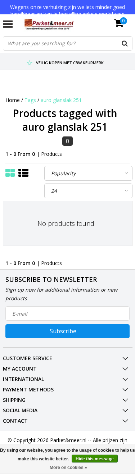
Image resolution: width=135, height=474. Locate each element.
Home (12, 100)
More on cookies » (68, 467)
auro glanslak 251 (61, 100)
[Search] (124, 43)
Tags (30, 100)
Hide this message (95, 458)
